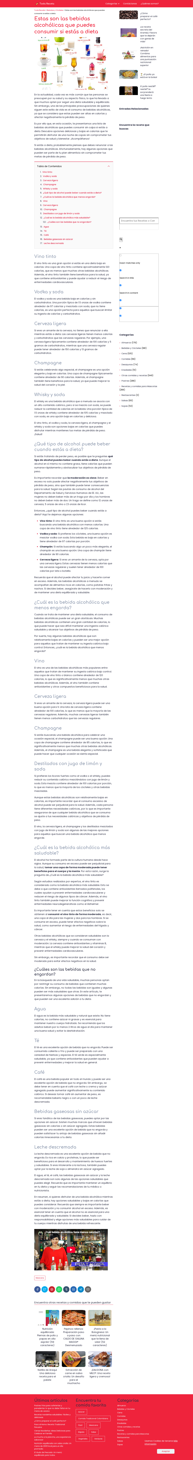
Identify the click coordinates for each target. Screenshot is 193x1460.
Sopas (124, 406)
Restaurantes (128, 395)
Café (46, 235)
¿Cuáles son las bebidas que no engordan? (69, 222)
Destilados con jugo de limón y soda (61, 213)
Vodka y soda (50, 176)
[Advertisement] (139, 174)
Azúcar (81, 1412)
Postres (125, 380)
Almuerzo (126, 342)
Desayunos (127, 364)
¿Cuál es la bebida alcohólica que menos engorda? (69, 196)
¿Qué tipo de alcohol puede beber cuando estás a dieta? (72, 192)
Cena (124, 353)
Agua (46, 226)
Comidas (126, 359)
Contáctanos (130, 3)
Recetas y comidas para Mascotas (139, 386)
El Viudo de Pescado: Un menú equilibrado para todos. (48, 1453)
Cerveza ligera (50, 180)
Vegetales (82, 1438)
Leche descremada (54, 243)
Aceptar (166, 1451)
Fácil (80, 1425)
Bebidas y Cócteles (131, 348)
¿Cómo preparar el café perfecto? (50, 1421)
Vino (45, 201)
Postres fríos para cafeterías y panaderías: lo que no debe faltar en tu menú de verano (52, 1408)
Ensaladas (126, 369)
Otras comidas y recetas (134, 375)
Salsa (93, 1432)
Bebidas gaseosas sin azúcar (58, 239)
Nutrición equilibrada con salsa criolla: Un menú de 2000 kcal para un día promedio (52, 1446)
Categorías (111, 3)
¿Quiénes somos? (150, 3)
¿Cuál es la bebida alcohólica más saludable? (67, 217)
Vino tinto (47, 172)
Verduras (98, 1438)
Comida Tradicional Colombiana (93, 1418)
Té (45, 230)
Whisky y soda (50, 188)
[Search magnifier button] (121, 240)
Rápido (81, 1432)
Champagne (49, 184)
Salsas (124, 400)
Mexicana (40, 1278)
